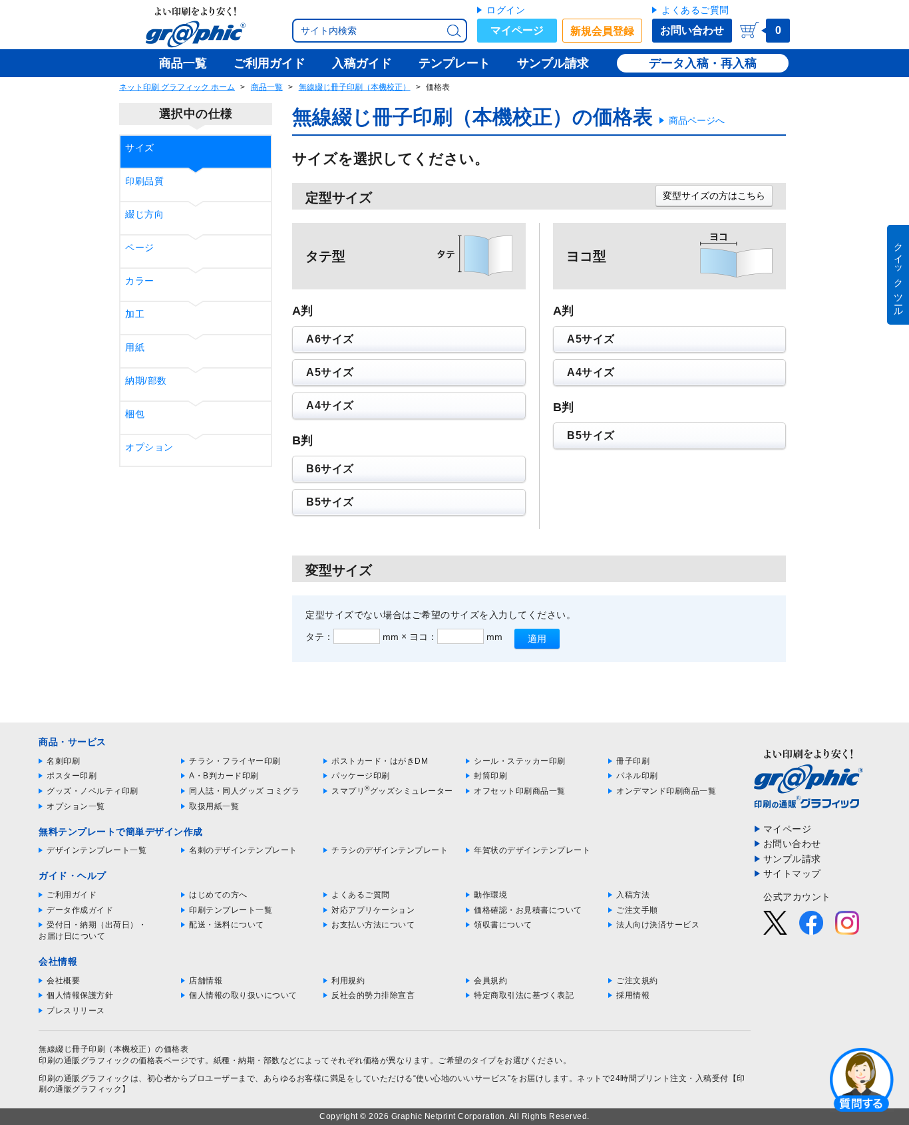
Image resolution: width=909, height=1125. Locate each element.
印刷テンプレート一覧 (230, 910)
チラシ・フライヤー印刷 (235, 761)
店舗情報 (205, 980)
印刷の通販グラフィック (84, 1078)
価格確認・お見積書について (528, 910)
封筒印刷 (490, 775)
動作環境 (490, 894)
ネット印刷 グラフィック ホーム (177, 87)
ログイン (505, 10)
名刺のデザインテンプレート (243, 850)
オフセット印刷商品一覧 (520, 791)
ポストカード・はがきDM (379, 761)
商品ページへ (697, 120)
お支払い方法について (373, 924)
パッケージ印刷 (360, 775)
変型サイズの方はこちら (714, 195)
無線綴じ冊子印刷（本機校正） (355, 87)
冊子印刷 (632, 761)
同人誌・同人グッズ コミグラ (244, 791)
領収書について (503, 924)
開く (861, 1079)
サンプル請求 (792, 859)
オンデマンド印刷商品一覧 (666, 791)
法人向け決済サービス (657, 924)
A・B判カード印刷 (224, 775)
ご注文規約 (637, 980)
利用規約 (348, 980)
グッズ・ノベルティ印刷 (92, 791)
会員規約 (490, 980)
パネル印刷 (637, 775)
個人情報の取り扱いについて (243, 995)
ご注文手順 (637, 910)
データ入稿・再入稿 (703, 63)
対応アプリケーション (373, 910)
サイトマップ (792, 873)
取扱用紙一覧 (214, 806)
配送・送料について (226, 924)
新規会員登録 (602, 31)
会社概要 (63, 980)
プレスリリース (76, 1010)
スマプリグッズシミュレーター (392, 791)
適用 (537, 638)
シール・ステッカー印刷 (520, 761)
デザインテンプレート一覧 (96, 850)
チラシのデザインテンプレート (389, 850)
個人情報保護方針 (80, 995)
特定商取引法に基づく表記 (524, 995)
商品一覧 (267, 87)
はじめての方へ (218, 894)
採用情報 (632, 995)
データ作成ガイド (80, 910)
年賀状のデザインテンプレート (532, 850)
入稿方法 (632, 894)
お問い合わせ (692, 30)
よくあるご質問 (695, 10)
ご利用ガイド (71, 894)
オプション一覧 (76, 806)
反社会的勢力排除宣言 (373, 995)
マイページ (517, 30)
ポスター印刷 (71, 775)
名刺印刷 (63, 761)
